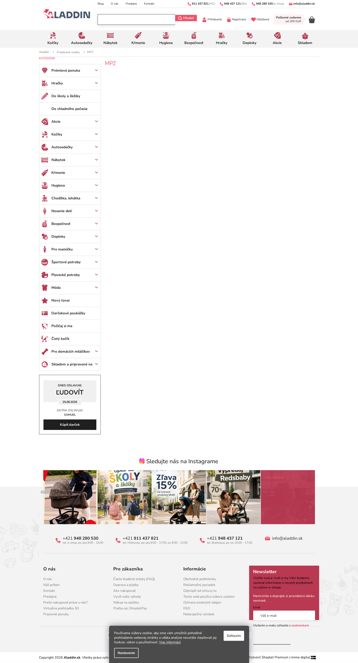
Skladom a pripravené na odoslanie (71, 366)
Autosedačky (62, 147)
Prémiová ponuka (65, 70)
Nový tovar (60, 300)
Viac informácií (170, 642)
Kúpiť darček (70, 424)
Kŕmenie (58, 172)
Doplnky (58, 236)
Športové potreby (66, 262)
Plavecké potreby (65, 274)
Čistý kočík (60, 338)
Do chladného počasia (69, 108)
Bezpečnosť (60, 223)
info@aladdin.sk (287, 538)
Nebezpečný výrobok (198, 614)
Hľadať (188, 18)
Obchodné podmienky (199, 579)
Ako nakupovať (124, 590)
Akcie (55, 121)
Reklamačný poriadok (199, 585)
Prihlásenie (215, 19)
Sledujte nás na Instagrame (182, 461)
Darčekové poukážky (68, 313)
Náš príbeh (51, 585)
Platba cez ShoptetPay (130, 608)
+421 (80, 538)
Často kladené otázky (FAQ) (134, 579)
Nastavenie (126, 653)
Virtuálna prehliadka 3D (61, 608)
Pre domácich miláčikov (70, 351)
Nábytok (58, 159)
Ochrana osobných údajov (202, 602)
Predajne (131, 4)
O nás (114, 4)
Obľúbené (262, 19)
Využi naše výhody (127, 596)
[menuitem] (53, 39)
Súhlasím (234, 635)
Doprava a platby (126, 585)
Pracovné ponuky (56, 614)
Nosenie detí (61, 211)
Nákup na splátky (126, 602)
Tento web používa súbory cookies (209, 596)
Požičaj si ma (61, 326)
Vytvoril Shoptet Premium (268, 657)
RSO (186, 608)
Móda (56, 287)
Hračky (57, 83)
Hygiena (58, 185)
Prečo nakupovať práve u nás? (65, 602)
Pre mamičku (62, 249)
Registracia (239, 19)
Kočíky (56, 134)
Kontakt (149, 4)
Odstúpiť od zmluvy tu (200, 590)
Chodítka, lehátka (65, 198)
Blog (101, 4)
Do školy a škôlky (65, 96)
